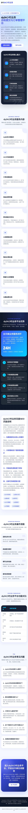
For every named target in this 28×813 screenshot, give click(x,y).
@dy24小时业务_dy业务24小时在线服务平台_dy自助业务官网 (14, 809)
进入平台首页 (14, 784)
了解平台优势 (18, 45)
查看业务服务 (6, 45)
